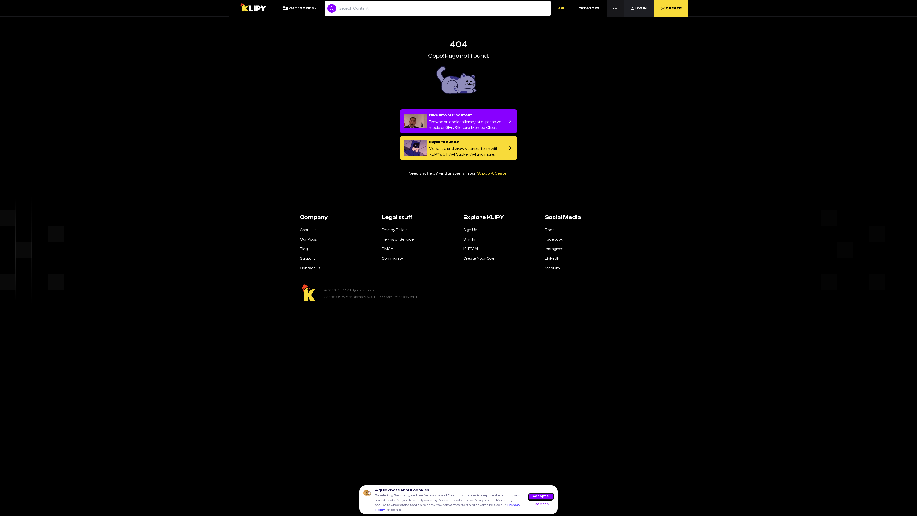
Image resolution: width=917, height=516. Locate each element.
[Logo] (253, 8)
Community (392, 258)
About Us (308, 230)
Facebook (554, 239)
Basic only (541, 504)
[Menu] (615, 8)
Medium (552, 268)
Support (307, 258)
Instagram (554, 249)
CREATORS (588, 8)
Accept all (541, 496)
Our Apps (308, 239)
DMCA (387, 249)
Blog (304, 249)
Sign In (469, 239)
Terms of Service (398, 239)
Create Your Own (479, 258)
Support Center (493, 173)
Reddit (551, 230)
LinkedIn (552, 258)
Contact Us (310, 268)
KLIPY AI (470, 249)
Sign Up (470, 230)
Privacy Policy (394, 230)
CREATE (674, 8)
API (561, 8)
